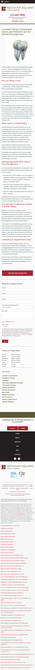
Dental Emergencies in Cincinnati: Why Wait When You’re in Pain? (17, 654)
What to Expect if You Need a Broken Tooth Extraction (14, 623)
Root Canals (7, 397)
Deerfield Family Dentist (7, 528)
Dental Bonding (8, 388)
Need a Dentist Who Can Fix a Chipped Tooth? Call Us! (14, 647)
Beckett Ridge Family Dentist (8, 536)
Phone (3, 299)
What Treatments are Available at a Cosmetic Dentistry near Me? (17, 608)
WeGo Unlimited (21, 491)
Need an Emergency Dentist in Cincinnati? (11, 602)
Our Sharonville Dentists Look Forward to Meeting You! (15, 587)
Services (18, 442)
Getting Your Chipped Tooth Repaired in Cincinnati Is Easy (15, 667)
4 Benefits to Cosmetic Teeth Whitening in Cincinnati (14, 582)
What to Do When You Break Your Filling (11, 568)
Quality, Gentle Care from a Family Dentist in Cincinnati (15, 657)
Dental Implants (8, 390)
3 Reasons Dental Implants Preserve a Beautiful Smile (14, 634)
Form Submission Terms (8, 321)
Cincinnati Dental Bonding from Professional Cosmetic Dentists (17, 665)
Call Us (12, 428)
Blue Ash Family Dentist (7, 552)
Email (4, 293)
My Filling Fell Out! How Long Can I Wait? (11, 595)
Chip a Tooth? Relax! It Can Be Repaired (11, 620)
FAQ (17, 446)
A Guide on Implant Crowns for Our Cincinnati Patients (15, 590)
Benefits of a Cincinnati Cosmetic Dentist (11, 617)
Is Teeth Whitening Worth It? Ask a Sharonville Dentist (14, 579)
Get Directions (17, 21)
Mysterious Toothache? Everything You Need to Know (14, 558)
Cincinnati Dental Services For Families (11, 659)
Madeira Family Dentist (7, 531)
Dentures (6, 392)
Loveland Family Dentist (7, 541)
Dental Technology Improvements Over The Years (13, 662)
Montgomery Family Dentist (8, 549)
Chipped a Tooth (8, 378)
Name (4, 287)
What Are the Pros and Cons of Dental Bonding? (13, 605)
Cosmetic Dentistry (10, 376)
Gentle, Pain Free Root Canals (8, 637)
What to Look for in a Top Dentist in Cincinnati (12, 574)
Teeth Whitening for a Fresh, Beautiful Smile (12, 640)
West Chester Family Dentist (8, 533)
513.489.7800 (17, 14)
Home (18, 433)
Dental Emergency (9, 399)
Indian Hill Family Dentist (7, 547)
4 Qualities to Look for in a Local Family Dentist (13, 584)
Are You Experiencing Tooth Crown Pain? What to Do (14, 576)
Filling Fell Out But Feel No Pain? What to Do (12, 593)
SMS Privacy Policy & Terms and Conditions (19, 488)
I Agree (5, 326)
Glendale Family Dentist (7, 539)
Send (5, 341)
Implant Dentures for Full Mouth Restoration (12, 555)
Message (5, 311)
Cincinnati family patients (18, 514)
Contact (17, 454)
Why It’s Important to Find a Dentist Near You (12, 566)
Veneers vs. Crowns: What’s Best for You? (11, 571)
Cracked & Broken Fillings (12, 383)
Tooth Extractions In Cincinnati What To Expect (13, 560)
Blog (17, 450)
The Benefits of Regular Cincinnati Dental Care (12, 615)
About (17, 437)
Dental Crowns (8, 395)
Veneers (5, 380)
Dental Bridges (8, 402)
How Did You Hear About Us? (10, 305)
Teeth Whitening (9, 385)
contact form (7, 247)
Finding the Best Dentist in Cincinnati (10, 525)
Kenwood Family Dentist (7, 544)
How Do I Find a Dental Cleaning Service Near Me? (13, 563)
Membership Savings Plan (17, 273)
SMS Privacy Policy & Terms (13, 335)
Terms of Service (18, 495)
